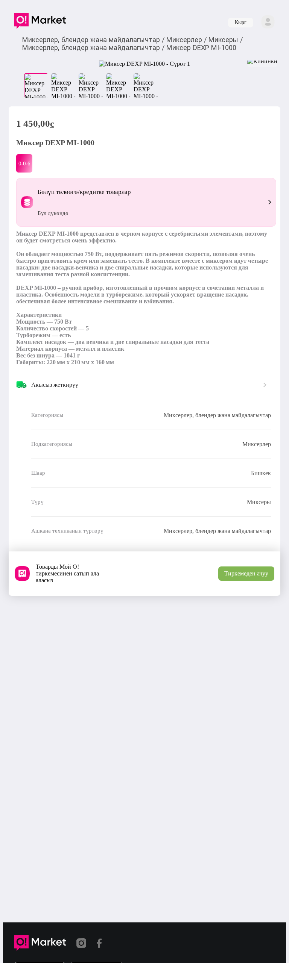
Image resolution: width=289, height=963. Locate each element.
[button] (40, 22)
